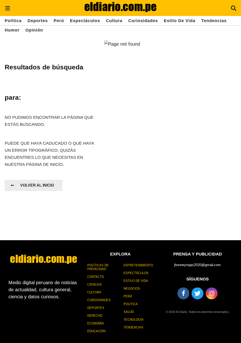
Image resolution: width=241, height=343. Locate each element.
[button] (7, 8)
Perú (59, 20)
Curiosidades (143, 20)
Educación (96, 331)
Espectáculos (85, 20)
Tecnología (134, 319)
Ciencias (94, 284)
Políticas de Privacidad (98, 267)
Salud (129, 312)
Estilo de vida (179, 20)
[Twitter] (197, 293)
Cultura (114, 20)
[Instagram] (211, 293)
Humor (12, 30)
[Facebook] (183, 293)
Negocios (132, 288)
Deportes (38, 20)
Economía (95, 323)
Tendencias (214, 20)
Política (13, 20)
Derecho (94, 315)
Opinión (34, 30)
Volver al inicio (37, 185)
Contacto (95, 277)
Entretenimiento (138, 265)
